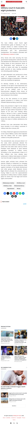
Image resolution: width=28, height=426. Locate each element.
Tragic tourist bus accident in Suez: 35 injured (5, 358)
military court (21, 183)
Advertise (8, 417)
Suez (19, 188)
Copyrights (19, 417)
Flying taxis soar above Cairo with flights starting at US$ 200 (17, 399)
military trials (8, 186)
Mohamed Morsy (19, 186)
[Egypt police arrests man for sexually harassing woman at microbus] (4, 394)
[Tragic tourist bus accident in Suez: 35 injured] (7, 350)
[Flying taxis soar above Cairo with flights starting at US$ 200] (4, 400)
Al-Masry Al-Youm (6, 13)
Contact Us (13, 417)
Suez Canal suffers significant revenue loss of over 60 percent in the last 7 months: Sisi (7, 339)
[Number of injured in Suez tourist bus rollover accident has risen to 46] (21, 334)
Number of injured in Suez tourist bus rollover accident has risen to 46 (21, 341)
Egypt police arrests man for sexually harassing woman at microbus (18, 393)
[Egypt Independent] (14, 1)
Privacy (23, 417)
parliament (11, 188)
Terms (14, 419)
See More (14, 405)
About (4, 417)
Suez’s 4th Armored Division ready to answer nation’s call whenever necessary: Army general (20, 358)
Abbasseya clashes (8, 54)
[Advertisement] (14, 265)
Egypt (3, 5)
